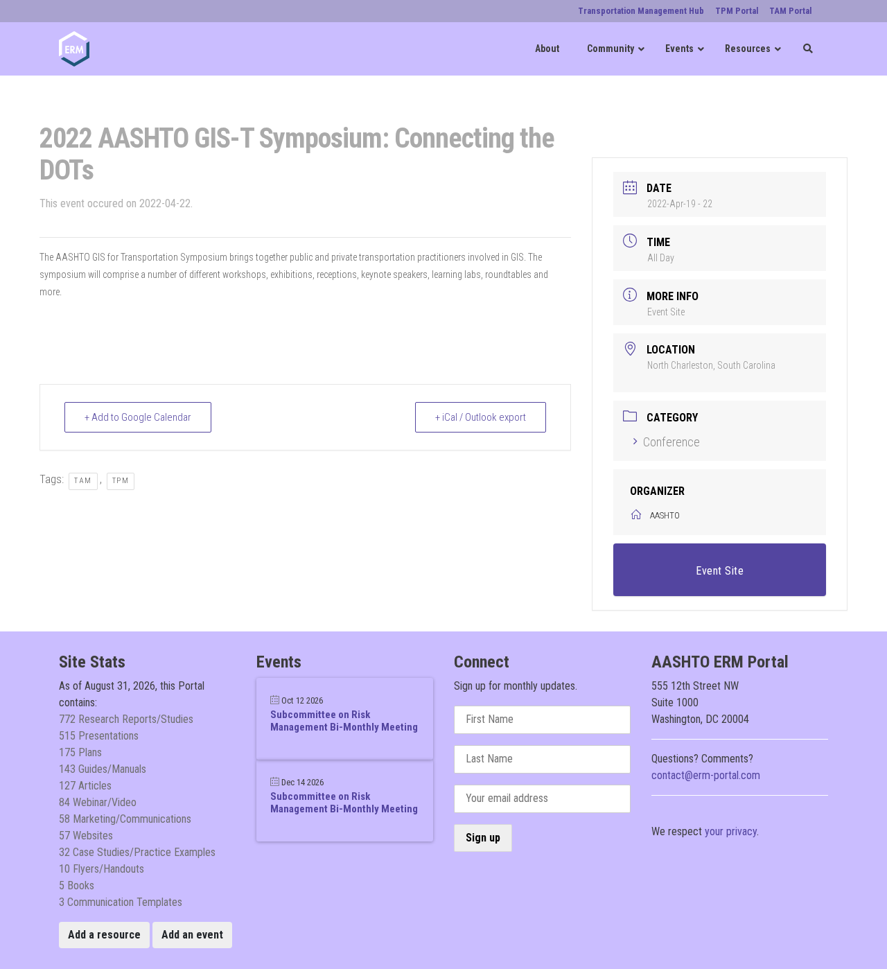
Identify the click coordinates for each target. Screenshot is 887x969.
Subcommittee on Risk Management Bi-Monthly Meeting (344, 720)
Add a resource (104, 934)
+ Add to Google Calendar (138, 417)
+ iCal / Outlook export (480, 417)
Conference (671, 442)
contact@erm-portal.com (705, 775)
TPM (121, 480)
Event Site (666, 311)
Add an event (192, 934)
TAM (83, 480)
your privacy (731, 831)
